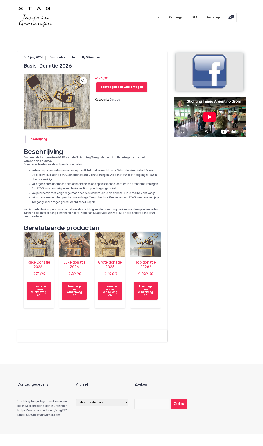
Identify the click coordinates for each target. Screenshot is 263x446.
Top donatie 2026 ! (145, 264)
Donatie (115, 99)
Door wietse (57, 57)
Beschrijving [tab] (38, 139)
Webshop (213, 17)
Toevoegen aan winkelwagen (121, 87)
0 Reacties (92, 57)
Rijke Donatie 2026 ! (39, 264)
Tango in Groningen (170, 17)
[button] (83, 80)
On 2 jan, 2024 (33, 57)
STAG (196, 17)
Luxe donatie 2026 (74, 264)
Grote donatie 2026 (110, 264)
